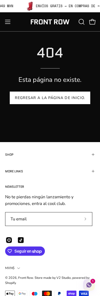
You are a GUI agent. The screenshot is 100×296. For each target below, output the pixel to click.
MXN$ (10, 268)
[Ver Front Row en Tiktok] (21, 240)
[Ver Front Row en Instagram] (9, 240)
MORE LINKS (14, 171)
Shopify (10, 283)
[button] (81, 21)
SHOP (9, 154)
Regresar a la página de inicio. (50, 97)
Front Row (25, 277)
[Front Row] (50, 21)
